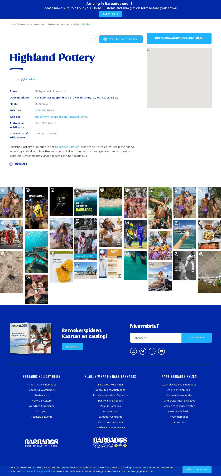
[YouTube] (161, 351)
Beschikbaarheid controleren (179, 38)
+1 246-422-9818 (45, 110)
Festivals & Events (41, 417)
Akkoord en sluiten (197, 469)
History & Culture (42, 401)
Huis (11, 24)
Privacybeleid (42, 471)
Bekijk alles (72, 347)
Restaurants (42, 395)
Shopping (41, 411)
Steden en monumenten (110, 427)
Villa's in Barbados (110, 406)
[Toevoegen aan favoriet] (94, 39)
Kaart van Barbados (179, 411)
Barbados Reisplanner (110, 385)
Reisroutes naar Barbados (110, 390)
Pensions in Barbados (110, 401)
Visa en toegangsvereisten (179, 406)
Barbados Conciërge (110, 417)
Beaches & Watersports (42, 390)
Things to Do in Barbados (41, 385)
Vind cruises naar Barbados (179, 401)
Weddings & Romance (42, 406)
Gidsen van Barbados (110, 422)
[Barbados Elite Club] (110, 442)
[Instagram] (133, 351)
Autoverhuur (110, 411)
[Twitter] (142, 351)
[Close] (218, 3)
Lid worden (179, 422)
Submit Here (110, 14)
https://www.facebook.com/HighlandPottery (61, 117)
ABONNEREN (196, 337)
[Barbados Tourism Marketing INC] (41, 443)
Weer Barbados (179, 417)
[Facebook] (152, 351)
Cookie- (25, 471)
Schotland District (67, 147)
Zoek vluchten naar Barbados (179, 385)
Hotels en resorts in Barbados (110, 395)
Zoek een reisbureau (179, 390)
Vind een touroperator (179, 395)
